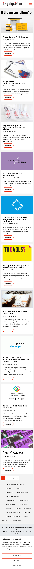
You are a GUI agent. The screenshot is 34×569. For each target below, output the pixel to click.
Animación (9, 488)
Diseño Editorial (24, 500)
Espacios (8, 508)
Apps (18, 488)
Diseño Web (23, 504)
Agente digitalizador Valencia (15, 484)
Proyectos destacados (13, 516)
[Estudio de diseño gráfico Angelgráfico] (12, 3)
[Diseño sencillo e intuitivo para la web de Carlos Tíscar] (17, 345)
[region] (17, 552)
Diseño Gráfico (10, 504)
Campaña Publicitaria (12, 496)
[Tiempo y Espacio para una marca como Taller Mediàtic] (17, 204)
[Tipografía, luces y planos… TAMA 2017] (17, 439)
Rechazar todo (17, 565)
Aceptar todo (17, 555)
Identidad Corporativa (13, 512)
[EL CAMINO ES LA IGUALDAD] (17, 160)
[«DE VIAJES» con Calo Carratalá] (17, 299)
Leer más (8, 53)
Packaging (27, 512)
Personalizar (17, 560)
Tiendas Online (16, 520)
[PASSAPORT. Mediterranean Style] (17, 68)
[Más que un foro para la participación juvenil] (17, 252)
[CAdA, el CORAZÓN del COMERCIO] (17, 393)
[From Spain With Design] (17, 24)
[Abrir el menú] (30, 4)
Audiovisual (9, 492)
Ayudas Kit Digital (22, 492)
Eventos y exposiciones (23, 508)
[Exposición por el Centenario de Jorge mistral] (17, 112)
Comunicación (10, 500)
